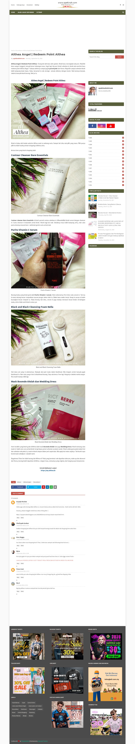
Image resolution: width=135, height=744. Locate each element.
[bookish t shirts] (67, 659)
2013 (106, 182)
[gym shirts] (67, 693)
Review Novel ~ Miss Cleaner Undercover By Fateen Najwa (108, 197)
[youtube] (111, 126)
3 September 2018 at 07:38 (22, 504)
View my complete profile (104, 91)
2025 (106, 141)
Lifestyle (40, 709)
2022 (106, 151)
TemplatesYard (25, 741)
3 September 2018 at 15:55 (22, 525)
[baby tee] (106, 735)
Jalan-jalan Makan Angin (19, 706)
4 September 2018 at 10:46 (22, 553)
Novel (13, 712)
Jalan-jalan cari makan (35, 706)
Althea (19, 482)
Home (13, 5)
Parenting (31, 712)
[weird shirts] (106, 659)
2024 (106, 144)
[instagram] (123, 5)
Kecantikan (19, 50)
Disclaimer (30, 5)
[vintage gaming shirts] (67, 727)
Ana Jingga (20, 537)
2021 (106, 155)
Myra (18, 551)
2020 (106, 158)
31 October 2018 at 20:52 (22, 585)
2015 (106, 175)
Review (31, 716)
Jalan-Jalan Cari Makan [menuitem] (26, 12)
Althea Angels (27, 482)
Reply (18, 517)
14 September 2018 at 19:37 (22, 571)
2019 (106, 161)
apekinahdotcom (19, 58)
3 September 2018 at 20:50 (22, 539)
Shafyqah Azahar (22, 523)
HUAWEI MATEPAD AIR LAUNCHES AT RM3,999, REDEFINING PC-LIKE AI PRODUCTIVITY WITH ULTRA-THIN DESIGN (110, 224)
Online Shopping (22, 712)
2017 (106, 168)
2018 (106, 165)
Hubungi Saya (21, 5)
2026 (106, 138)
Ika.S (18, 583)
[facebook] (120, 5)
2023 (106, 148)
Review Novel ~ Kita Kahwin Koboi (109, 213)
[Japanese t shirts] (29, 659)
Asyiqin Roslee (21, 502)
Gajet (23, 702)
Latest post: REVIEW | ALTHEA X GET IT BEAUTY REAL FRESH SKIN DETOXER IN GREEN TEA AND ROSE (44, 560)
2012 (106, 185)
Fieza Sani (20, 569)
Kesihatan (24, 709)
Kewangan (32, 709)
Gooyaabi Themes (43, 741)
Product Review (16, 716)
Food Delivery (15, 702)
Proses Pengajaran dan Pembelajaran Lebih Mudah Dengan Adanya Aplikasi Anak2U (111, 236)
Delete (22, 517)
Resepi (24, 716)
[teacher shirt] (29, 693)
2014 (106, 178)
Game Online (31, 702)
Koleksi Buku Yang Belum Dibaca (109, 204)
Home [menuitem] (13, 12)
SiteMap (37, 5)
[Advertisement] (67, 30)
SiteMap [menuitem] (39, 12)
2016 (106, 171)
